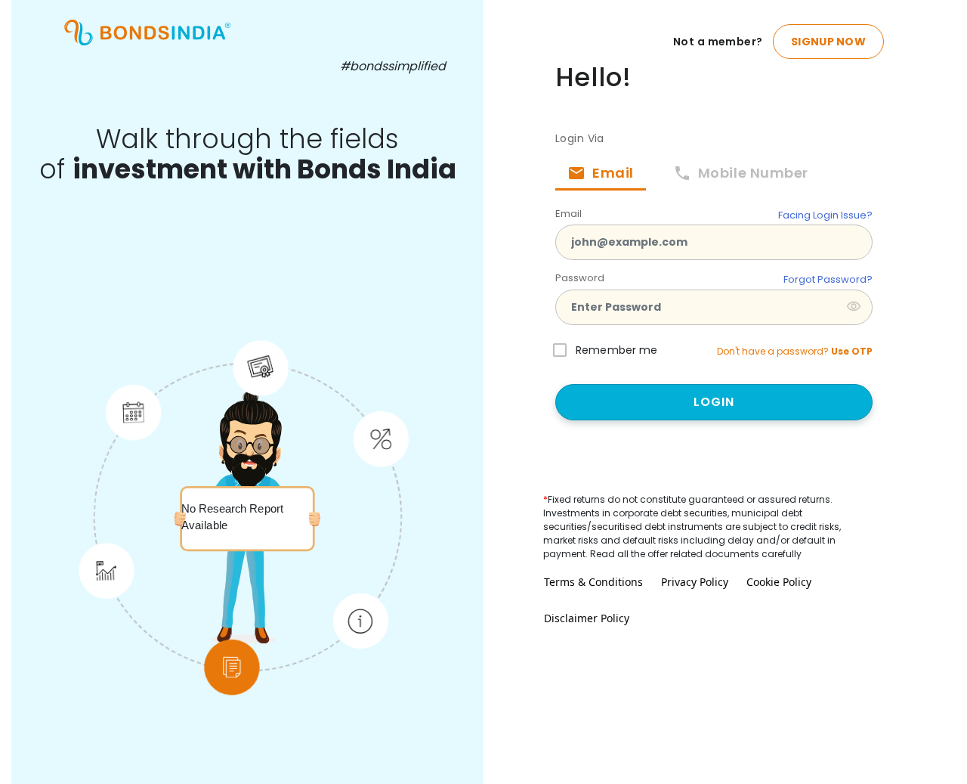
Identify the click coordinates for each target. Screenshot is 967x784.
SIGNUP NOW (828, 41)
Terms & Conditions (593, 582)
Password (579, 278)
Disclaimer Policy (586, 618)
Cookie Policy (778, 582)
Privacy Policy (694, 582)
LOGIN (714, 402)
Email (568, 213)
